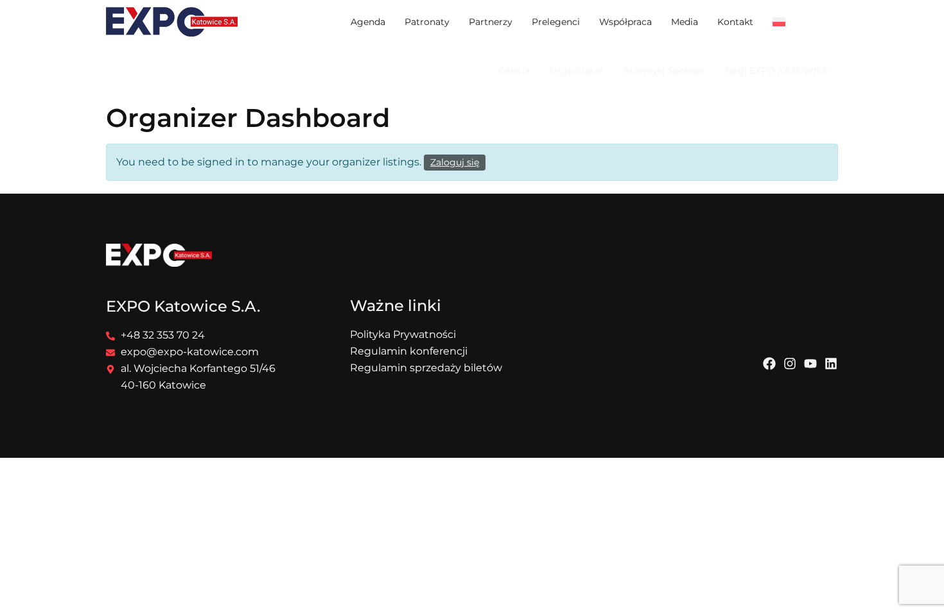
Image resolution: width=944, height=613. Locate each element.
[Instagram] (789, 363)
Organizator (576, 70)
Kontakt (735, 22)
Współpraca (625, 22)
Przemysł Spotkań (663, 70)
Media (684, 22)
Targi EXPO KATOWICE (776, 70)
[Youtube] (810, 363)
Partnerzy (490, 22)
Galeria (514, 70)
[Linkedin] (831, 363)
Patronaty (427, 22)
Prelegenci (556, 22)
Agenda (368, 22)
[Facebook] (769, 363)
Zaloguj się (454, 162)
